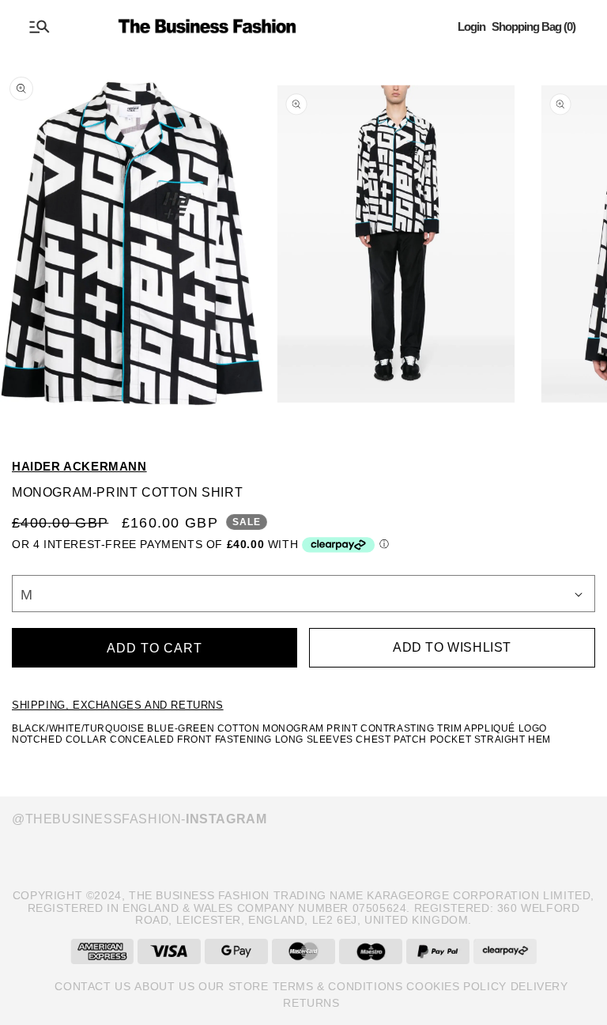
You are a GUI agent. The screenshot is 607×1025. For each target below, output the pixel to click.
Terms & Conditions (338, 986)
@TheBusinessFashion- (139, 819)
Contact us (92, 986)
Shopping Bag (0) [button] (533, 26)
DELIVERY (539, 986)
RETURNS (311, 1003)
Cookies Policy (456, 986)
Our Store (233, 986)
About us (164, 986)
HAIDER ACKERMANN (79, 466)
